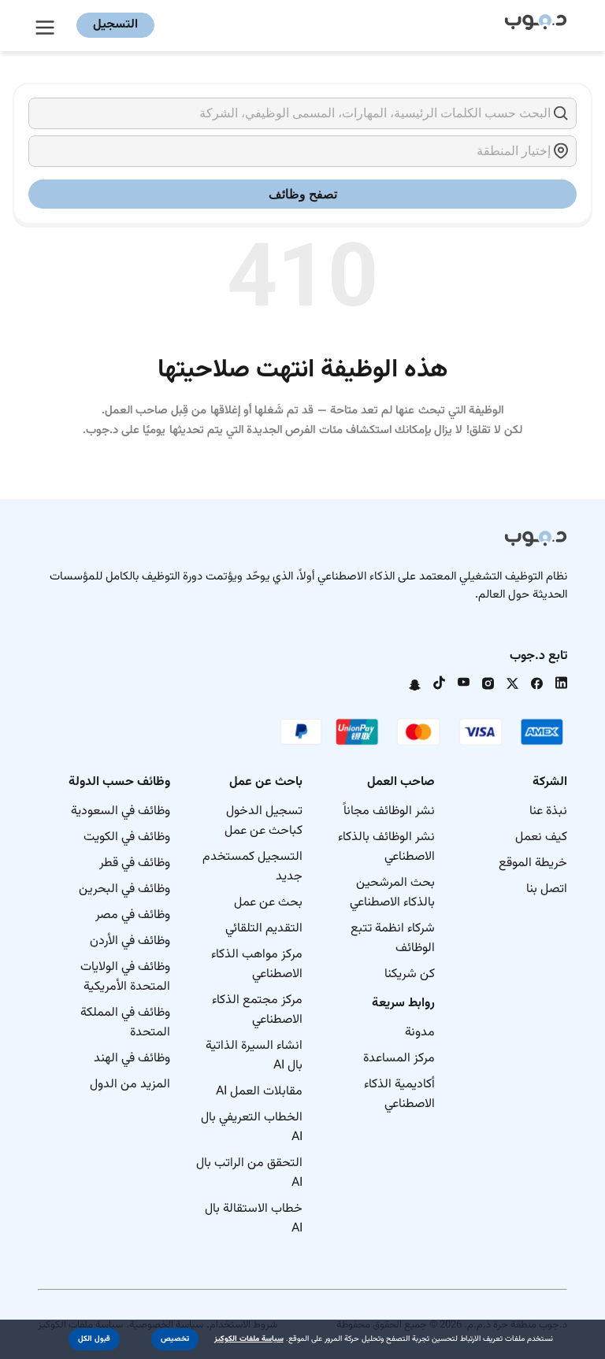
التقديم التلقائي (263, 929)
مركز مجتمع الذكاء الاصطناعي (257, 1010)
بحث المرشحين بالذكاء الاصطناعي (392, 893)
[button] (175, 1339)
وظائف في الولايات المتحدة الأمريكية (125, 977)
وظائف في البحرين (124, 889)
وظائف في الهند (132, 1058)
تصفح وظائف (303, 194)
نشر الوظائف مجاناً (389, 811)
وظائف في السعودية (120, 811)
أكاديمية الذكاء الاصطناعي (399, 1094)
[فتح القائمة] (47, 25)
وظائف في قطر (134, 863)
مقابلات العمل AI (259, 1092)
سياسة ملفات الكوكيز (249, 1339)
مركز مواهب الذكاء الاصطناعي (256, 964)
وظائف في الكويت (127, 837)
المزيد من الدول (130, 1084)
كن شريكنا (409, 974)
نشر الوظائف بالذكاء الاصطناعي (386, 847)
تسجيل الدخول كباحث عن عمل (263, 821)
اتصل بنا (546, 889)
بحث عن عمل (268, 903)
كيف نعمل (541, 837)
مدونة (420, 1032)
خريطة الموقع (533, 863)
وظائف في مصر (132, 915)
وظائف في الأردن (130, 941)
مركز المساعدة (399, 1058)
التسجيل (115, 25)
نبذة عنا (548, 811)
